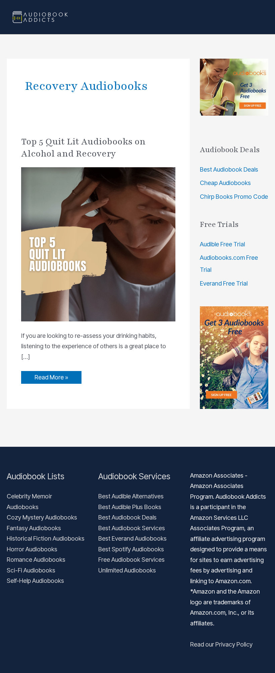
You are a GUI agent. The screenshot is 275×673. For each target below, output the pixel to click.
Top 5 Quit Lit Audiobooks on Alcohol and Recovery (83, 147)
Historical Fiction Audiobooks (46, 538)
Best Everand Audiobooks (132, 538)
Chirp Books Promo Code (234, 196)
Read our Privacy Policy (221, 644)
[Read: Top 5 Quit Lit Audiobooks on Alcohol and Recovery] (98, 243)
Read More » (51, 376)
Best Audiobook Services (131, 528)
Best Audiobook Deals (229, 169)
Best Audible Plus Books (129, 506)
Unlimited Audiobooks (127, 570)
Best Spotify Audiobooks (131, 549)
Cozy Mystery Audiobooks (42, 517)
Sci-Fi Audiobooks (31, 570)
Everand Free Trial (224, 283)
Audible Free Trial (222, 244)
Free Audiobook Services (131, 559)
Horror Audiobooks (32, 549)
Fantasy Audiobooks (34, 528)
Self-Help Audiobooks (35, 580)
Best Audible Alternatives (131, 496)
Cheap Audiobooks (225, 182)
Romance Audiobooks (36, 559)
